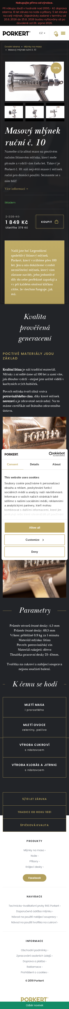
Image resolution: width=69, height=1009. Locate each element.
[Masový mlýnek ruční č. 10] (34, 81)
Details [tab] (34, 464)
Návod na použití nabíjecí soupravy (34, 917)
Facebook (34, 878)
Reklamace (34, 967)
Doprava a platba (34, 961)
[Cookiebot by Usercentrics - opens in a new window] (49, 454)
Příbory (33, 861)
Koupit (47, 222)
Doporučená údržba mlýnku (34, 911)
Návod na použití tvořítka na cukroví (33, 922)
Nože (34, 856)
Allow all (34, 527)
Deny (34, 551)
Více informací (15, 189)
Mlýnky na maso (34, 850)
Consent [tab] (12, 464)
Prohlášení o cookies (34, 972)
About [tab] (56, 464)
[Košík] (56, 33)
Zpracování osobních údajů (33, 956)
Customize (32, 539)
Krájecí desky (34, 867)
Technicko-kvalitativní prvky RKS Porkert (34, 906)
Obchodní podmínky (34, 950)
